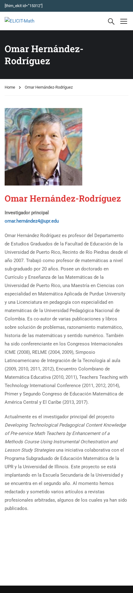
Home (10, 87)
